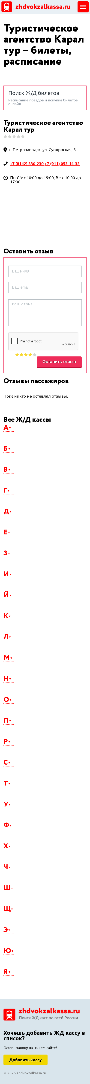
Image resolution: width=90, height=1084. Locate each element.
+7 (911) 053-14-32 (62, 163)
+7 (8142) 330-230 (27, 163)
